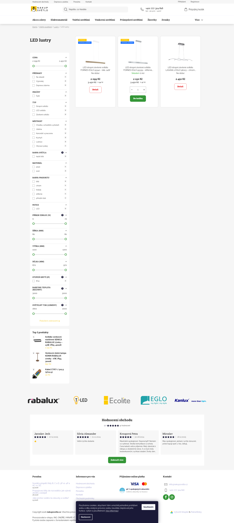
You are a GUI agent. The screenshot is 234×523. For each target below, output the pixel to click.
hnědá (51, 190)
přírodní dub (51, 198)
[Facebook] (166, 497)
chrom (51, 186)
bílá (51, 181)
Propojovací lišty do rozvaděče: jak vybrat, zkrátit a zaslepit (51, 492)
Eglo (51, 96)
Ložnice (51, 142)
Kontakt (89, 2)
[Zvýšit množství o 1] (144, 90)
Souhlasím (148, 507)
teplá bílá (51, 156)
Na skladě (51, 77)
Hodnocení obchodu (40, 2)
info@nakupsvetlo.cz (178, 484)
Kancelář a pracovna (51, 133)
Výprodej (51, 81)
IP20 (51, 281)
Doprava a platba (61, 2)
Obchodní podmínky (85, 498)
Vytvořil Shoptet (181, 512)
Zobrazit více (117, 460)
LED (51, 209)
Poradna (76, 2)
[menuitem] (39, 20)
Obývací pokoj (51, 146)
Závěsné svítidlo (51, 115)
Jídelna (51, 129)
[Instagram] (172, 497)
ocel (51, 171)
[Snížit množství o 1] (132, 90)
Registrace (195, 2)
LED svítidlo (51, 110)
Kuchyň (51, 138)
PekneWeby (196, 512)
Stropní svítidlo (51, 106)
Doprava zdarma (51, 85)
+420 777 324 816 (154, 8)
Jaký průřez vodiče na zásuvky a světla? (50, 498)
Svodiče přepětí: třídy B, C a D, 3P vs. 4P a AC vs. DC (51, 484)
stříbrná (51, 194)
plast (51, 167)
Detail (95, 89)
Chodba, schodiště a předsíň (51, 125)
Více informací (112, 511)
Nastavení (85, 517)
